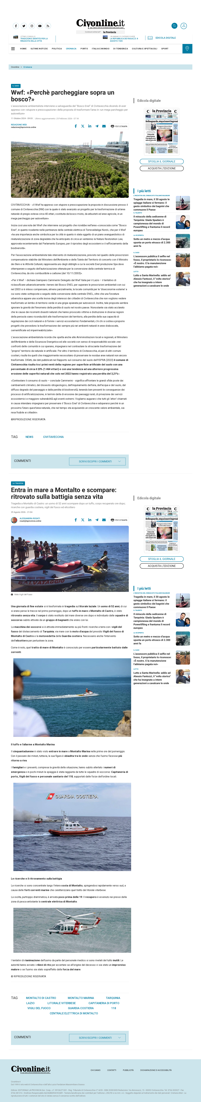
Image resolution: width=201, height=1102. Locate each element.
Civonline (15, 67)
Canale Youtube (40, 26)
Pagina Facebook (16, 26)
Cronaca (27, 67)
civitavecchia (53, 437)
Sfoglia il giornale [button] (161, 161)
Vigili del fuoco (39, 1008)
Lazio (30, 1003)
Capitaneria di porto (104, 1003)
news (29, 437)
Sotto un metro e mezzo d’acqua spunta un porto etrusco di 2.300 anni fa (151, 242)
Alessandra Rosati (30, 518)
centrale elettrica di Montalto (74, 1013)
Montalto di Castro (41, 998)
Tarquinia (113, 998)
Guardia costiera (81, 1008)
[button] (184, 26)
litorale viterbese (62, 1003)
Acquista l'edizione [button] (162, 168)
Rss (48, 26)
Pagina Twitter (24, 26)
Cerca (174, 26)
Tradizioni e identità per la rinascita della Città (34, 40)
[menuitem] (23, 48)
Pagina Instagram (32, 26)
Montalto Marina (81, 998)
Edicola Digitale (166, 37)
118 (113, 1008)
